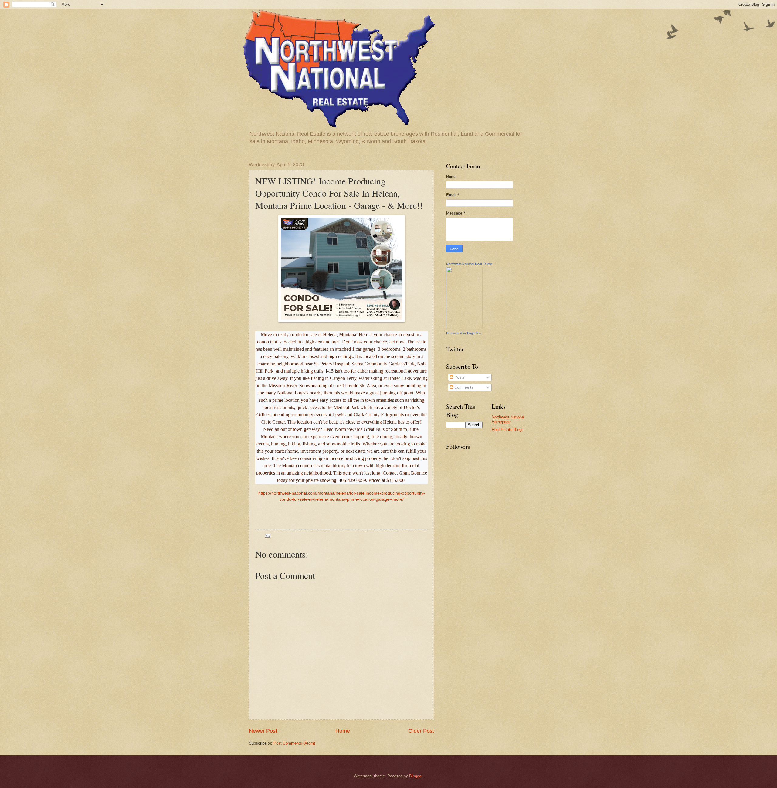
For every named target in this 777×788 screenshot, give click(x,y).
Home (342, 731)
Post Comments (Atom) (294, 743)
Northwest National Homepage (508, 419)
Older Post (421, 731)
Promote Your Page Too (463, 333)
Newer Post (263, 731)
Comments (463, 387)
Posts (459, 377)
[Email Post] (267, 535)
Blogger (415, 776)
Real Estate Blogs (508, 429)
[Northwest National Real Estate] (464, 327)
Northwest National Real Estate (469, 264)
